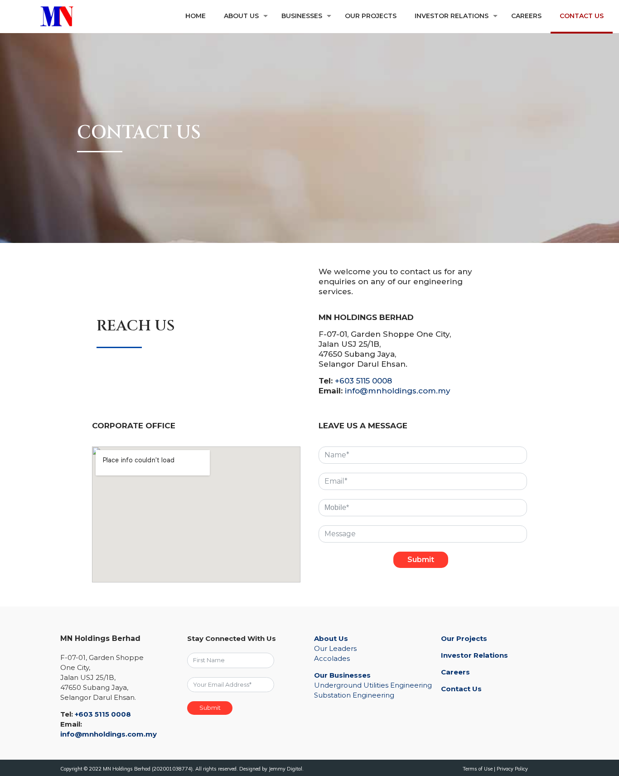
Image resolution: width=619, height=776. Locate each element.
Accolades (332, 658)
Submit (420, 559)
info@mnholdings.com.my (397, 390)
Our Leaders (335, 648)
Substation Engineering (354, 695)
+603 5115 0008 (363, 380)
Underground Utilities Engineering (373, 685)
